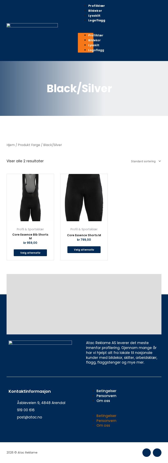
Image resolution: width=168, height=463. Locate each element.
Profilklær (96, 6)
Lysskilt (94, 16)
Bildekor (95, 11)
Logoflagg (96, 20)
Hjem (11, 145)
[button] (85, 30)
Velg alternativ (30, 253)
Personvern (106, 395)
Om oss (103, 400)
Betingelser (106, 390)
